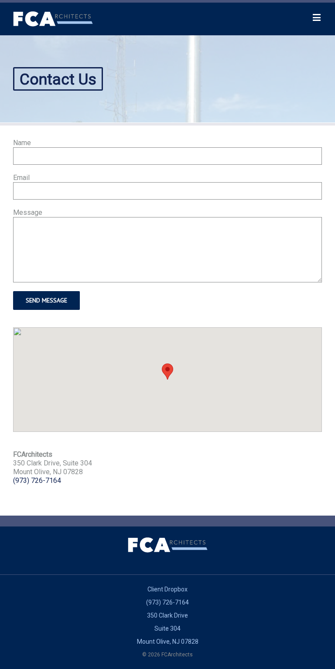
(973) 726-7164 (37, 480)
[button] (167, 371)
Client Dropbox (167, 589)
